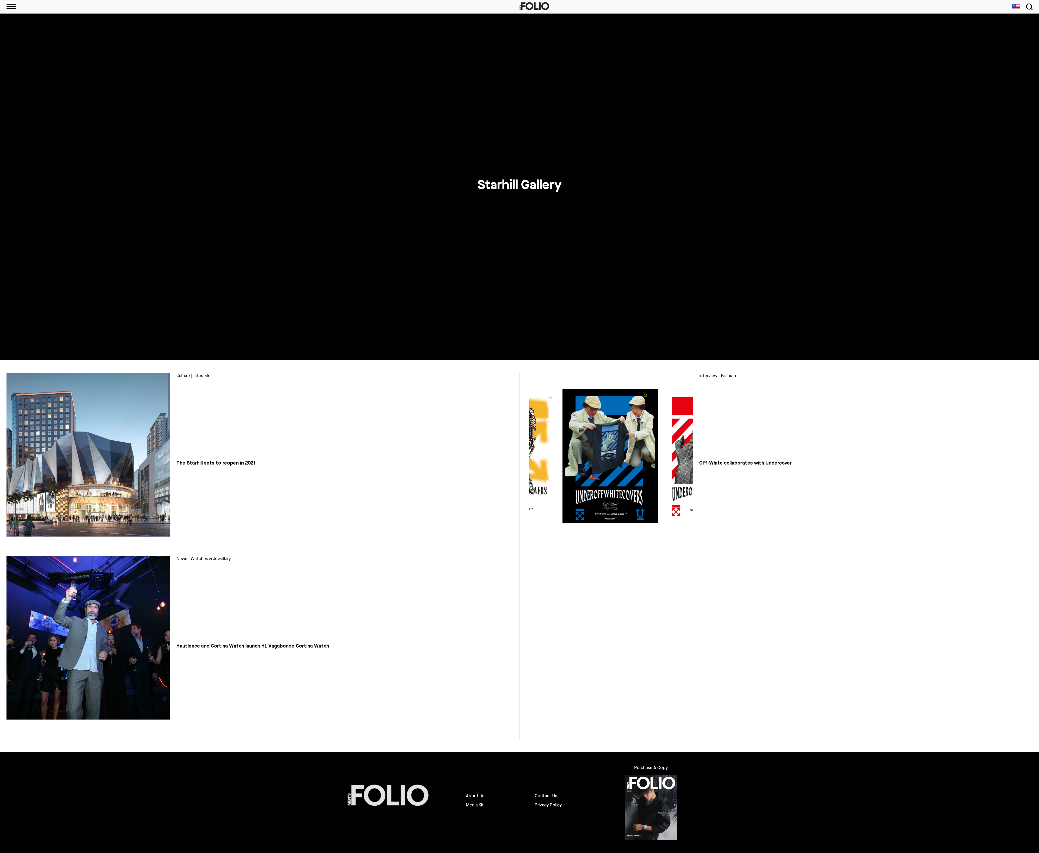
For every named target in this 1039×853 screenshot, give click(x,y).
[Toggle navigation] (1028, 7)
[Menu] (11, 7)
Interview (708, 375)
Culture (183, 375)
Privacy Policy (548, 805)
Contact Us (546, 796)
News (181, 558)
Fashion (728, 375)
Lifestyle (202, 375)
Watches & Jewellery (211, 558)
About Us (475, 796)
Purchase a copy (651, 767)
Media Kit (475, 805)
